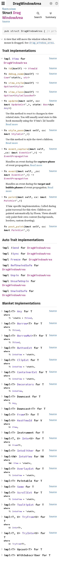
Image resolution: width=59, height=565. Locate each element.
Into (25, 438)
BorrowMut (24, 335)
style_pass (16, 130)
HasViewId (24, 420)
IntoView (17, 354)
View (15, 58)
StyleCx (16, 133)
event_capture (18, 148)
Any (6, 108)
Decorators (25, 384)
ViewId (32, 68)
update (13, 100)
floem (5, 9)
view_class (16, 91)
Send (15, 247)
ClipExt (23, 360)
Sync (15, 253)
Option (8, 86)
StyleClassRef (24, 95)
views (13, 9)
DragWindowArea (27, 4)
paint (12, 197)
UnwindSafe (19, 291)
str (26, 77)
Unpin (15, 275)
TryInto (28, 533)
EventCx (24, 152)
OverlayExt (25, 468)
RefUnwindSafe (21, 265)
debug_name (16, 73)
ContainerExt (27, 372)
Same (20, 486)
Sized (29, 318)
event (12, 171)
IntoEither (25, 450)
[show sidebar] (3, 3)
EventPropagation (16, 156)
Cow (6, 77)
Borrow (22, 323)
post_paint (16, 226)
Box (45, 104)
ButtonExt (24, 348)
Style (18, 86)
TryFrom (28, 517)
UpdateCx (17, 104)
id (9, 68)
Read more (12, 124)
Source (6, 21)
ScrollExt (24, 492)
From (20, 414)
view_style (16, 82)
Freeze (16, 259)
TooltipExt (25, 504)
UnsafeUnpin (20, 281)
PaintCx (9, 200)
